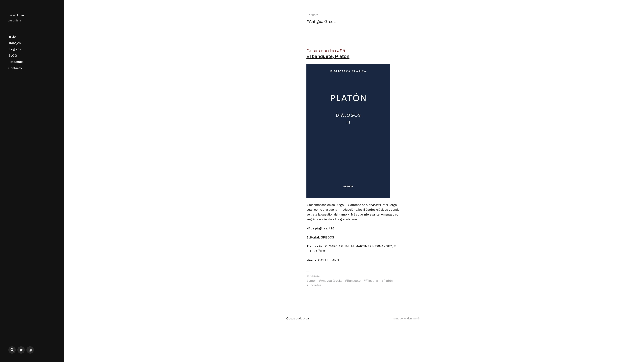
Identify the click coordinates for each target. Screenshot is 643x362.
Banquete (354, 280)
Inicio (12, 36)
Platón (388, 280)
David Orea (16, 15)
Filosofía (372, 280)
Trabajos (14, 43)
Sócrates (314, 285)
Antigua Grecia (331, 280)
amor (312, 280)
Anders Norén (412, 318)
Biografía (14, 49)
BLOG (12, 55)
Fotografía (16, 62)
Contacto (15, 68)
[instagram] (30, 350)
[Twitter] (21, 350)
